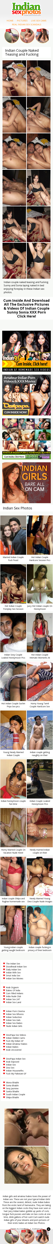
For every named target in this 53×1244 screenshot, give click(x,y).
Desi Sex (10, 1067)
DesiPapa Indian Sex (15, 1058)
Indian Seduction (14, 1017)
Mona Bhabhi (12, 1082)
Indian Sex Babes (14, 1023)
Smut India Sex (13, 975)
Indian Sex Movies (14, 978)
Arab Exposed (12, 1061)
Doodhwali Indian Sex (16, 966)
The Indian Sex (13, 963)
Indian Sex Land (13, 1002)
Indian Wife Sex (13, 972)
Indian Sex (11, 1064)
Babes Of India (13, 990)
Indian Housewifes (15, 1070)
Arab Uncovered (13, 1049)
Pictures (22, 20)
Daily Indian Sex (13, 969)
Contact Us (37, 1229)
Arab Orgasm (12, 987)
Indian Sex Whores (15, 1014)
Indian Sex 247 (13, 999)
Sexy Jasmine (12, 1088)
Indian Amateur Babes (16, 1043)
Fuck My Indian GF (15, 1040)
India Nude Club (13, 996)
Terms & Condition (19, 1229)
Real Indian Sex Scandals (26, 24)
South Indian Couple (15, 1094)
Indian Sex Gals (13, 1020)
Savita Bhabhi (12, 1091)
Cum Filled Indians (14, 993)
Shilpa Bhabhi (12, 1097)
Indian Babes (12, 1046)
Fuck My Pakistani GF (16, 1073)
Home (10, 20)
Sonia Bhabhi (12, 1085)
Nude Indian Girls (14, 1026)
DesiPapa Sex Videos (16, 1035)
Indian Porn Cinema (15, 1011)
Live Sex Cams (38, 20)
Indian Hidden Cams (15, 1037)
